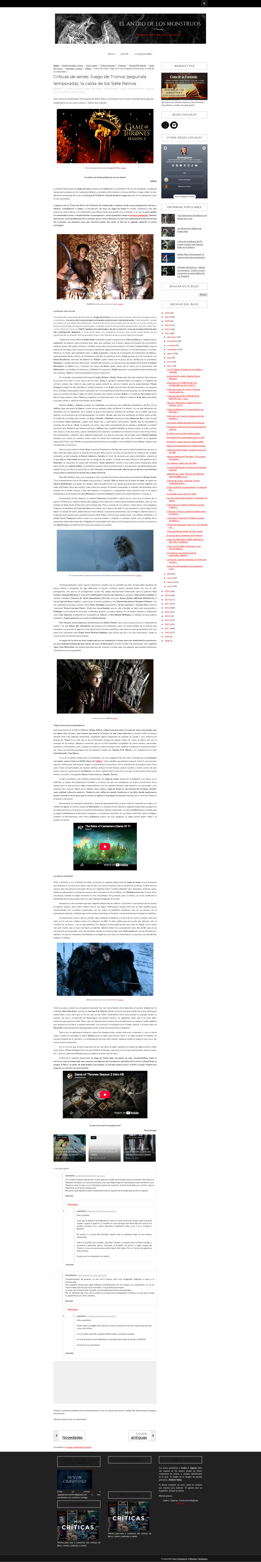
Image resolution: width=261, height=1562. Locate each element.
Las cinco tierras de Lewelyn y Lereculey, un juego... (187, 499)
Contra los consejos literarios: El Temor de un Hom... (186, 560)
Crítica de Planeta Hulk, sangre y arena (185, 531)
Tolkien (98, 761)
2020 (167, 591)
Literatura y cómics (74, 68)
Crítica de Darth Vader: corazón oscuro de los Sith (186, 451)
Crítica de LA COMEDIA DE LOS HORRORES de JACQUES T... (182, 384)
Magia (88, 68)
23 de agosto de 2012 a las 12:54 (90, 1176)
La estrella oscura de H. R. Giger (181, 494)
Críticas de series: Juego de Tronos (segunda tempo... (183, 481)
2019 (167, 595)
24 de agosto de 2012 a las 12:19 (101, 1211)
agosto (170, 353)
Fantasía (122, 65)
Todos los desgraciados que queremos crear (185, 567)
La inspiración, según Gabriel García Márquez (183, 377)
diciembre (172, 337)
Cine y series (91, 65)
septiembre (173, 349)
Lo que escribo (143, 54)
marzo (170, 578)
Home (56, 65)
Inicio (111, 54)
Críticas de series (107, 65)
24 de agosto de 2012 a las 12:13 (101, 1316)
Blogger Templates (199, 1558)
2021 (167, 333)
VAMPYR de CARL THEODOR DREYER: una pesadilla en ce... (185, 475)
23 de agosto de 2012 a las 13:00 (92, 1275)
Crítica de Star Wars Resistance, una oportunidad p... (184, 547)
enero (170, 586)
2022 (167, 329)
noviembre (172, 341)
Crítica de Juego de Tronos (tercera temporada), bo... (183, 390)
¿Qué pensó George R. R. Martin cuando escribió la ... (185, 519)
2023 (167, 325)
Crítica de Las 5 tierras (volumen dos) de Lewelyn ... (185, 417)
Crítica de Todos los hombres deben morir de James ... (186, 512)
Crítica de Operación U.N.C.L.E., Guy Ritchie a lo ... (187, 525)
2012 (167, 624)
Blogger (180, 1503)
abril (169, 574)
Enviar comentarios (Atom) (78, 1447)
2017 (167, 603)
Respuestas (73, 1204)
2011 (167, 628)
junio (169, 361)
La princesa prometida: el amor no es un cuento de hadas (104, 1151)
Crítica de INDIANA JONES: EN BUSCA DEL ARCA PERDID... (185, 540)
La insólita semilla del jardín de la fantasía (186, 422)
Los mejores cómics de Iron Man (182, 463)
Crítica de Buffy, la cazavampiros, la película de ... (186, 488)
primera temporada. (139, 215)
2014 (167, 616)
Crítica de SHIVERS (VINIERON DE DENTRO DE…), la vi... (183, 397)
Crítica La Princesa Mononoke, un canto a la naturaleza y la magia (69, 1151)
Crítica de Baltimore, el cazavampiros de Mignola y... (185, 410)
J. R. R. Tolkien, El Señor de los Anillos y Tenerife (185, 370)
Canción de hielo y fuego (72, 65)
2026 (167, 313)
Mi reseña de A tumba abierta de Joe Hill (185, 437)
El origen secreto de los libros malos (183, 433)
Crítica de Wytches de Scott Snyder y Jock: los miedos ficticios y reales (138, 1151)
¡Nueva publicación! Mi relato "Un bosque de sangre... (186, 457)
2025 (167, 317)
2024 (167, 321)
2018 (167, 599)
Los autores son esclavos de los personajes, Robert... (181, 554)
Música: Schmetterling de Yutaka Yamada (186, 445)
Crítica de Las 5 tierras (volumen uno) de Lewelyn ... (185, 506)
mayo (170, 365)
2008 (167, 640)
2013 (167, 620)
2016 (167, 607)
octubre (171, 345)
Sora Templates (179, 1558)
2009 (167, 636)
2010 (167, 632)
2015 (167, 612)
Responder (69, 1195)
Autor (124, 54)
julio (169, 357)
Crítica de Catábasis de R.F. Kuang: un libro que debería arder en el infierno (190, 244)
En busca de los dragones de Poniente (185, 535)
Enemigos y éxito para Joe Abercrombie (185, 441)
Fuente (123, 168)
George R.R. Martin (137, 65)
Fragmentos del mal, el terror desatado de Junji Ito (186, 428)
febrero (171, 582)
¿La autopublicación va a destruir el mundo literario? (186, 468)
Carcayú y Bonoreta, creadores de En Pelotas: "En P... (184, 403)
